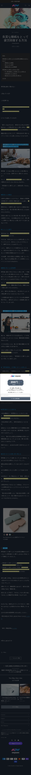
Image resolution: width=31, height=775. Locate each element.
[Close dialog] (30, 374)
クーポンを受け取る (15, 398)
